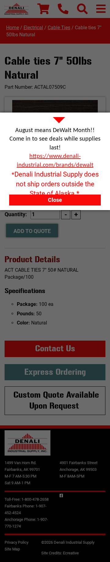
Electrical (33, 27)
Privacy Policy (16, 542)
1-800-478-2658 (35, 499)
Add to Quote (32, 231)
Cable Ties (59, 27)
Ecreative (71, 553)
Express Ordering (55, 372)
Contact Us (55, 348)
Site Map (12, 549)
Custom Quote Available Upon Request (56, 400)
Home (12, 27)
